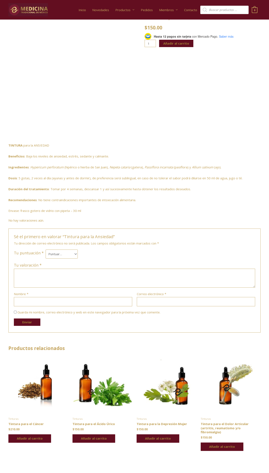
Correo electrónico (151, 294)
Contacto (190, 10)
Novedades (100, 10)
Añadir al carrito (176, 43)
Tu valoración (28, 265)
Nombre (21, 294)
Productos (123, 10)
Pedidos (147, 10)
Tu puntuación (29, 252)
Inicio (82, 10)
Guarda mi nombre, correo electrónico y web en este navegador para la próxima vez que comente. (88, 312)
